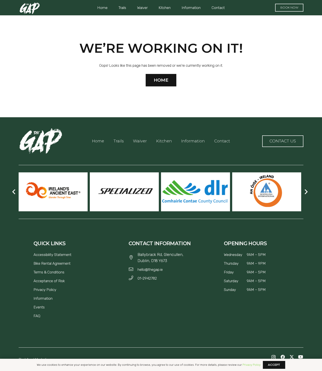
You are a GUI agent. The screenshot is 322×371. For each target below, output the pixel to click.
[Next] (305, 191)
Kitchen (164, 141)
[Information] (54, 298)
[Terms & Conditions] (66, 272)
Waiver (140, 141)
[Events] (46, 307)
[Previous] (14, 191)
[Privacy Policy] (58, 290)
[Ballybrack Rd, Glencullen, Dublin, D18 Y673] (133, 258)
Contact (222, 141)
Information (193, 141)
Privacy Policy (251, 364)
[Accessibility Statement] (73, 255)
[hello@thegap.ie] (133, 269)
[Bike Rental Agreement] (72, 263)
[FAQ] (42, 316)
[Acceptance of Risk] (66, 281)
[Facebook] (282, 357)
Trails (118, 141)
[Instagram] (274, 357)
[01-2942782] (133, 278)
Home (98, 141)
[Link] (40, 141)
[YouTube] (300, 357)
